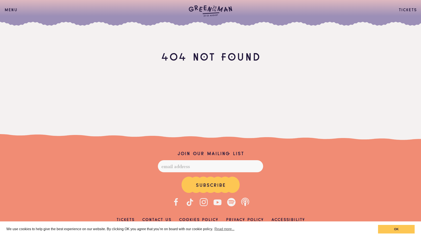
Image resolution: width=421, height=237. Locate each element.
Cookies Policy (198, 219)
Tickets (408, 9)
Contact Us (156, 219)
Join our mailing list (210, 153)
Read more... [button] (224, 229)
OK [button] (396, 229)
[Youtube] (217, 202)
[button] (11, 9)
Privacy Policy (245, 219)
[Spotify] (231, 202)
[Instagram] (203, 202)
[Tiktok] (190, 202)
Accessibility (288, 219)
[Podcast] (245, 202)
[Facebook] (176, 202)
